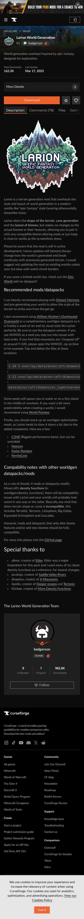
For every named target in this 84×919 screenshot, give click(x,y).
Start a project (12, 825)
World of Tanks (13, 809)
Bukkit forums (52, 796)
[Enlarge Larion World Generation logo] (9, 41)
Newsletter (50, 783)
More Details (15, 86)
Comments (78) (41, 110)
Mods (26, 31)
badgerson (42, 649)
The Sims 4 (10, 783)
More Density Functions (54, 588)
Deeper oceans (47, 584)
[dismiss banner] (77, 4)
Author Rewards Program (19, 838)
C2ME (16, 437)
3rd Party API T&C (15, 851)
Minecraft (10, 31)
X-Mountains (49, 579)
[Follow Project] (76, 100)
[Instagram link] (6, 742)
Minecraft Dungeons (16, 803)
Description (15, 110)
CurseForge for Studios (58, 854)
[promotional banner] (42, 7)
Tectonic (69, 584)
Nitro (47, 867)
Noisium (17, 446)
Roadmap (50, 790)
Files (61, 110)
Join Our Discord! (55, 764)
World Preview (39, 412)
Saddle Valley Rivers (52, 574)
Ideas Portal (51, 771)
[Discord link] (28, 742)
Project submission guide (19, 832)
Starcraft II (10, 790)
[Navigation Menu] (6, 20)
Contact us (50, 832)
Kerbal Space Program (17, 796)
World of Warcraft (15, 777)
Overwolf (49, 848)
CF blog (49, 777)
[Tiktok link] (13, 742)
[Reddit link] (43, 742)
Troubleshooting (54, 825)
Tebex (47, 860)
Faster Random (22, 451)
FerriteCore (19, 455)
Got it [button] (42, 910)
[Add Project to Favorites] (66, 100)
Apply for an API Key (16, 845)
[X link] (36, 742)
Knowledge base (54, 819)
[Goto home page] (14, 20)
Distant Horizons (67, 300)
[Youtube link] (21, 742)
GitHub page (53, 540)
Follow (44, 685)
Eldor (39, 560)
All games (9, 764)
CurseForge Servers (55, 803)
